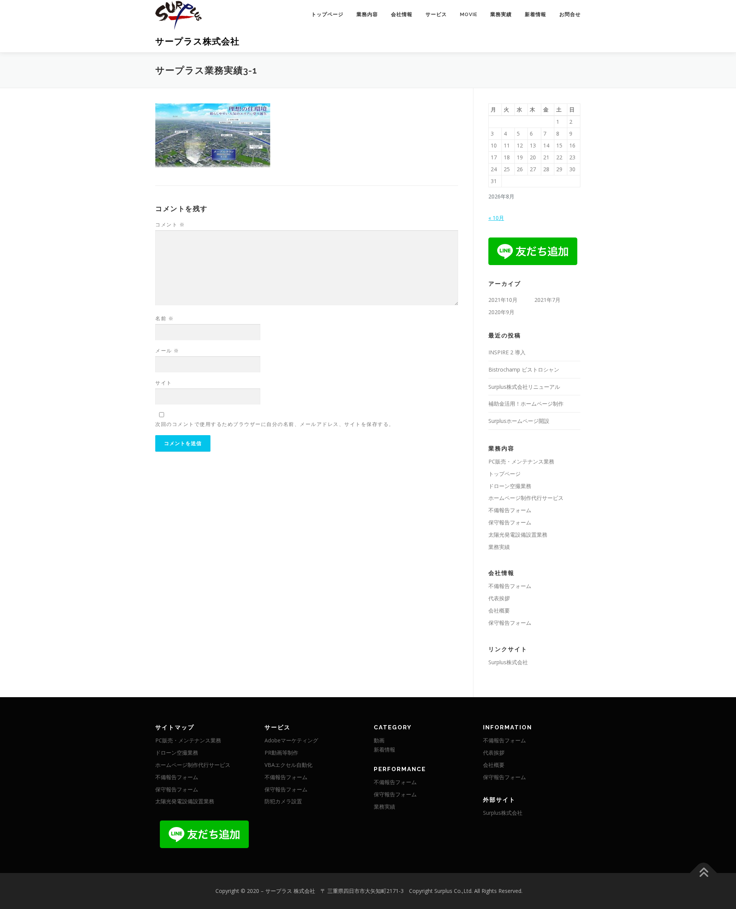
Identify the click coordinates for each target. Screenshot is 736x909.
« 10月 (496, 217)
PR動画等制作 (281, 752)
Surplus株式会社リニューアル (524, 386)
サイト (163, 382)
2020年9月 (501, 312)
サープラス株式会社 (197, 41)
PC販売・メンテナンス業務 (521, 461)
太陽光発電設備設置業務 (517, 534)
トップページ (327, 14)
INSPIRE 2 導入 (507, 352)
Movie (468, 14)
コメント (170, 224)
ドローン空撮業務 (509, 486)
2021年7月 (547, 299)
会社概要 (499, 610)
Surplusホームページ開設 (518, 420)
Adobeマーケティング (291, 740)
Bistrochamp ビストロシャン (523, 369)
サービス (436, 14)
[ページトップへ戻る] (703, 873)
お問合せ (570, 14)
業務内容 (367, 14)
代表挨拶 (499, 598)
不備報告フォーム (509, 510)
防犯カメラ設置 (283, 801)
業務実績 (501, 14)
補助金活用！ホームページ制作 (526, 403)
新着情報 (535, 14)
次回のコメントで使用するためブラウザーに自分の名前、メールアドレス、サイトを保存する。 (274, 424)
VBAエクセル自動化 (288, 764)
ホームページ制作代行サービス (526, 497)
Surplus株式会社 (508, 662)
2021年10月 (503, 299)
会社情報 (401, 14)
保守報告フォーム (509, 522)
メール (167, 350)
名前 (164, 318)
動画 (379, 740)
